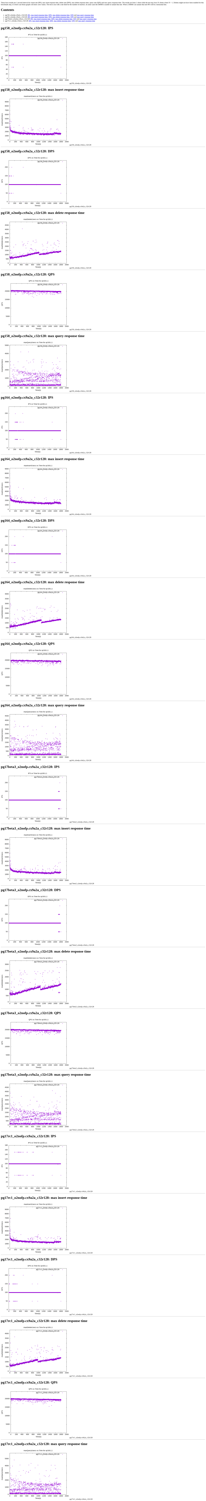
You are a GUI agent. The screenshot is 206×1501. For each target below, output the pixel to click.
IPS (29, 15)
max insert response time (39, 15)
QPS (72, 15)
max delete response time (61, 15)
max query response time (85, 15)
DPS (50, 15)
